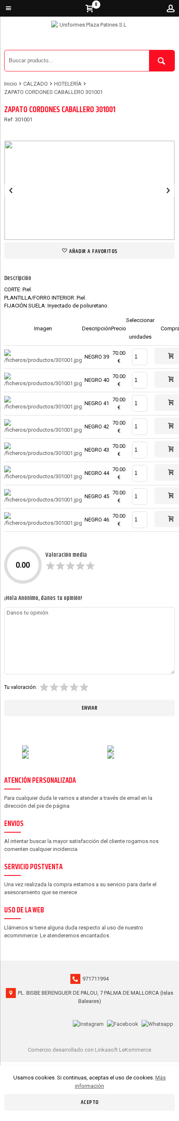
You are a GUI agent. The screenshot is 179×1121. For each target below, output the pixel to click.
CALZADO (35, 84)
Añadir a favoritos (92, 251)
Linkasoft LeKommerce (123, 1050)
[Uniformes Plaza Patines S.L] (89, 35)
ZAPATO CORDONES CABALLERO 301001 (53, 92)
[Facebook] (122, 1023)
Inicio (10, 84)
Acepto (90, 1102)
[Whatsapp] (157, 1023)
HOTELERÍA (68, 84)
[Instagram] (88, 1023)
